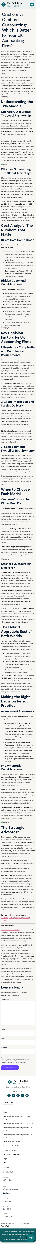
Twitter (11, 918)
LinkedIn (3, 921)
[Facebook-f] (9, 1095)
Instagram (18, 918)
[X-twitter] (13, 1095)
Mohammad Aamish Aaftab (10, 930)
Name (3, 1029)
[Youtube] (22, 1095)
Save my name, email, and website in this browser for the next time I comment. (15, 1061)
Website (4, 1048)
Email (3, 1038)
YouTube (26, 918)
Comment (5, 1000)
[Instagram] (18, 1095)
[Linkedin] (27, 1095)
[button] (32, 4)
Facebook (4, 918)
